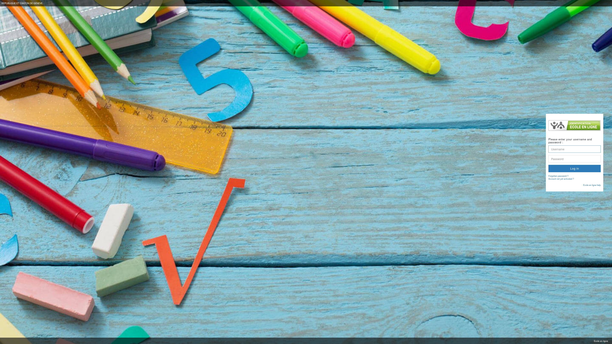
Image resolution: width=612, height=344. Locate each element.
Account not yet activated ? (561, 178)
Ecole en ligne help (592, 184)
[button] (574, 168)
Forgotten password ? (558, 175)
